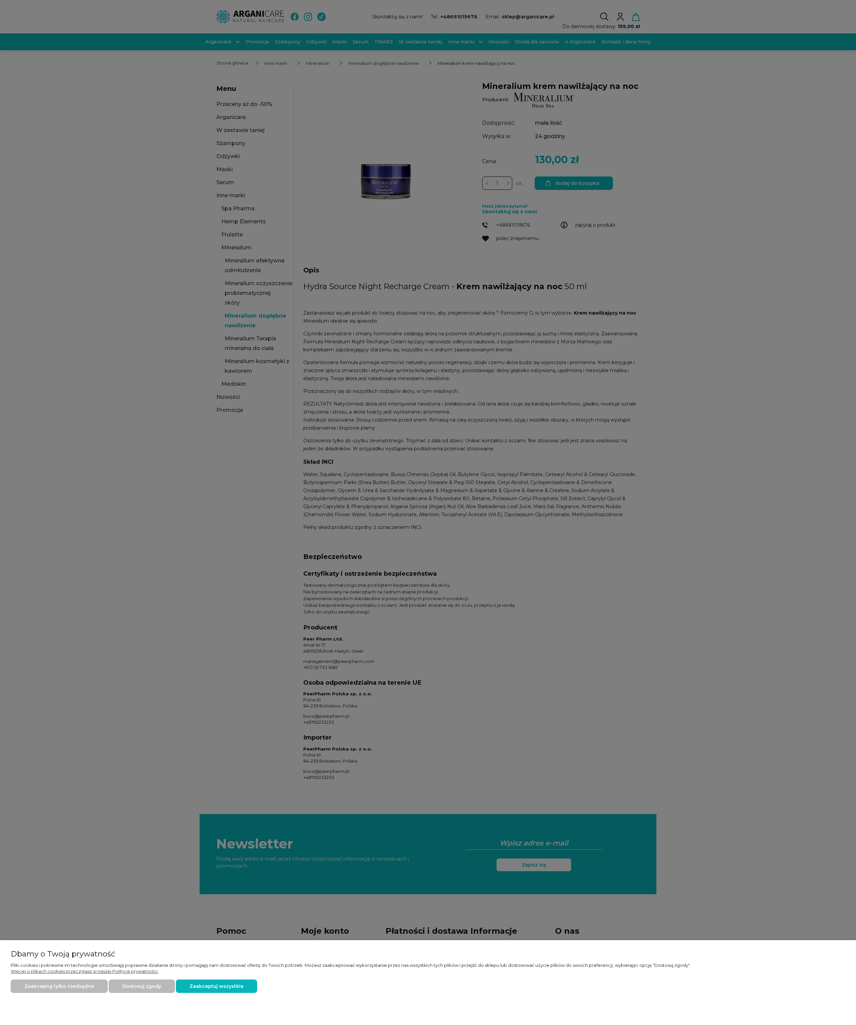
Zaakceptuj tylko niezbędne (59, 986)
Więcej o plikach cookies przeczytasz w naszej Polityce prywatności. (84, 971)
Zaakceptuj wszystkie (216, 986)
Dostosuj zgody (141, 986)
